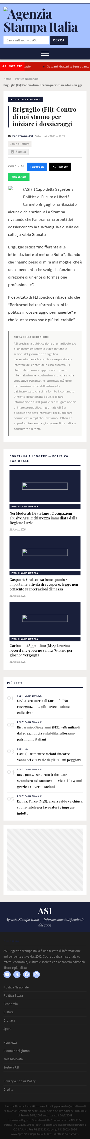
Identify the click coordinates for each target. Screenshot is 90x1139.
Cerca (59, 40)
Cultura (9, 1012)
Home (7, 79)
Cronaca (9, 1020)
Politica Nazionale (26, 79)
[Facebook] (26, 974)
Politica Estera (13, 995)
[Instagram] (36, 974)
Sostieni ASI (11, 1067)
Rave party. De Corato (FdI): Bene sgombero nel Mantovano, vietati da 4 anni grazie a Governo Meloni (49, 780)
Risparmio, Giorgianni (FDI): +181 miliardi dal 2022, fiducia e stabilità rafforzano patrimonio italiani (48, 733)
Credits (8, 1089)
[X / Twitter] (16, 974)
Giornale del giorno (17, 1051)
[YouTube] (7, 974)
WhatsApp (19, 176)
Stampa (21, 152)
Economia (11, 1004)
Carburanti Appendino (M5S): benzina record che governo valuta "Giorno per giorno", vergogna (41, 650)
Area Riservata (13, 1059)
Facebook (37, 166)
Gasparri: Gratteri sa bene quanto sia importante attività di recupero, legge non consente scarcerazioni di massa (44, 584)
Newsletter (10, 1042)
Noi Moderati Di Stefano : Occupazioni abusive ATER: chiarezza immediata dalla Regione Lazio (43, 518)
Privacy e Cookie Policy (20, 1081)
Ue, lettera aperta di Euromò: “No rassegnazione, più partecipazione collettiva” (43, 706)
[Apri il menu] (45, 53)
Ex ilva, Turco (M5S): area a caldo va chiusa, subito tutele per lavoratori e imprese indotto (50, 807)
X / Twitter (60, 166)
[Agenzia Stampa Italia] (45, 26)
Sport (7, 1029)
